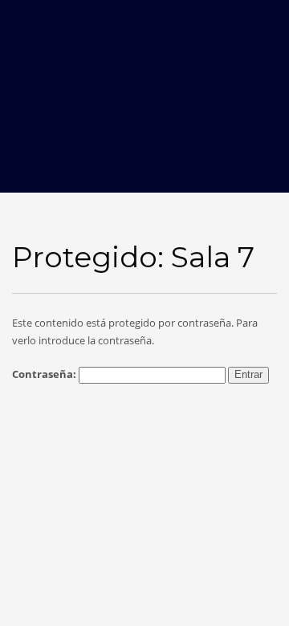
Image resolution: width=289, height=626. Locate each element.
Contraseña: (45, 374)
